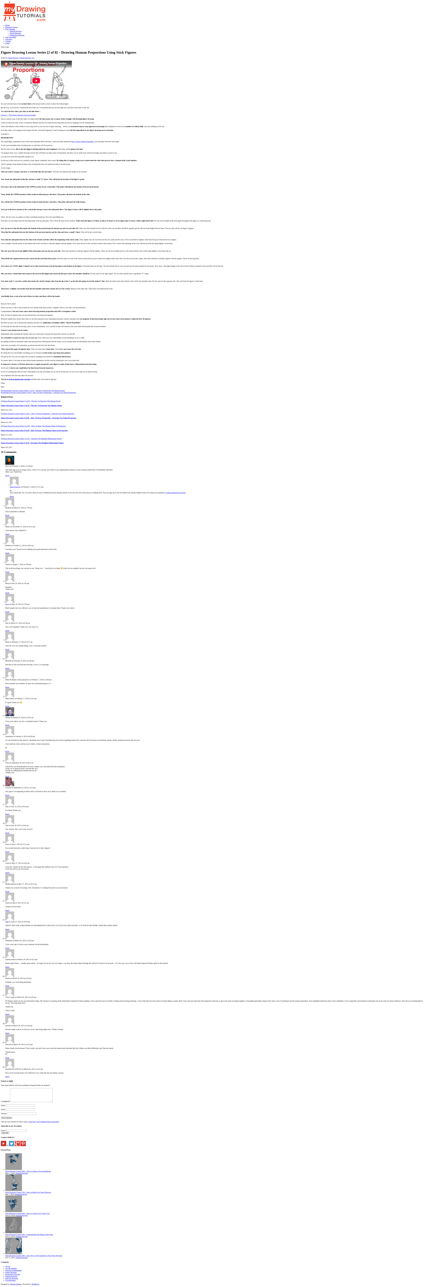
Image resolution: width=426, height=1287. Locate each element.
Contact (8, 41)
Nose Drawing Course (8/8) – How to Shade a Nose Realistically (28, 1171)
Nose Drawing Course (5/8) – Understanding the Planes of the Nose (29, 1235)
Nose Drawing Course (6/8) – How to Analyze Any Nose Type (27, 1213)
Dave (7, 604)
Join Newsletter (10, 37)
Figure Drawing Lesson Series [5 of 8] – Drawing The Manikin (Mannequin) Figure (32, 443)
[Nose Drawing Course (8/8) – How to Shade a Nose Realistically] (13, 1169)
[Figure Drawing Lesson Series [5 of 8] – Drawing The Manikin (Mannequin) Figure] (31, 439)
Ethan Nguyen (13, 58)
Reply (7, 476)
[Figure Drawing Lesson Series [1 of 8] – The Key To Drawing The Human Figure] (30, 401)
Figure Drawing (15, 33)
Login (7, 43)
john (6, 922)
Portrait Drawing (16, 31)
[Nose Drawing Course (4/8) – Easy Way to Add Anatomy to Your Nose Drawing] (13, 1254)
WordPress (35, 1284)
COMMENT (5, 1101)
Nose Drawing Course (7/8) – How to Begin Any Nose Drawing (28, 1192)
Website (3, 1114)
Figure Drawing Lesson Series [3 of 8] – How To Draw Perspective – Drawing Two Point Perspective (38, 418)
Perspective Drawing (17, 35)
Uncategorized (10, 1280)
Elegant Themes (16, 1284)
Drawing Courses (11, 27)
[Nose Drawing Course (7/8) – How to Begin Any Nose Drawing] (13, 1190)
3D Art (7, 1266)
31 (33, 58)
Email (3, 1109)
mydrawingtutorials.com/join (20, 379)
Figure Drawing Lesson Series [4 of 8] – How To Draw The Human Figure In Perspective (34, 430)
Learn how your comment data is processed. (43, 1122)
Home (7, 25)
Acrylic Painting (11, 1268)
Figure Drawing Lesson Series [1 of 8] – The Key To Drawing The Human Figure (31, 406)
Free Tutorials (10, 29)
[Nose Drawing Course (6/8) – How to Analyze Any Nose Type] (13, 1211)
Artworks (8, 39)
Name (3, 1105)
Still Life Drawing (11, 1278)
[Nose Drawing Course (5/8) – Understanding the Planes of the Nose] (13, 1233)
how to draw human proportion (83, 141)
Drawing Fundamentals (13, 1270)
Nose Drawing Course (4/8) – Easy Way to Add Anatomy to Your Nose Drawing (33, 1256)
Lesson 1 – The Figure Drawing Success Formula (18, 115)
